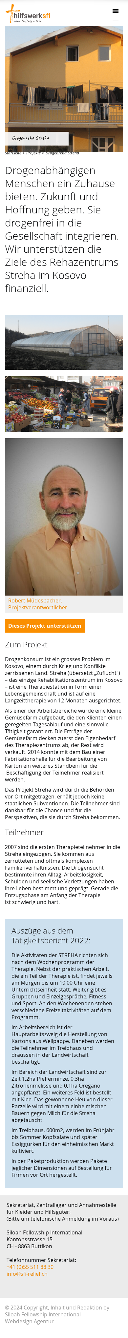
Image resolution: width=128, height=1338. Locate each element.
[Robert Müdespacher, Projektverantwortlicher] (64, 517)
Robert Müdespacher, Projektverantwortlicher (37, 604)
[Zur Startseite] (28, 13)
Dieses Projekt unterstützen (44, 625)
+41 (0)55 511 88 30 (30, 1266)
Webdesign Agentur (29, 1321)
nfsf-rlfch (28, 1273)
